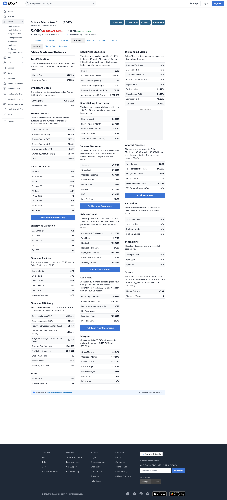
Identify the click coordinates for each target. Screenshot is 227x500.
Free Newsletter (73, 462)
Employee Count (39, 356)
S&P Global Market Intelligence (59, 392)
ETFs (44, 466)
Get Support (71, 466)
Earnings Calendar (15, 37)
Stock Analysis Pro (74, 457)
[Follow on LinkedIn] (141, 494)
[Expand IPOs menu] (22, 57)
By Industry (12, 41)
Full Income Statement (100, 206)
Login (93, 457)
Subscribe (178, 470)
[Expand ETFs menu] (22, 63)
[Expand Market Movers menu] (22, 99)
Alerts (147, 22)
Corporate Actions (15, 53)
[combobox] (60, 3)
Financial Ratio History (53, 217)
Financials (51, 40)
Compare (159, 22)
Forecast (65, 40)
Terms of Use (121, 466)
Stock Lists (12, 45)
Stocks (45, 457)
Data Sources (97, 471)
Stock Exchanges (14, 30)
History (90, 40)
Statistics (78, 40)
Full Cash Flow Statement (100, 327)
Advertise (95, 476)
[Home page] (10, 3)
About (118, 457)
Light (146, 481)
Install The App (72, 471)
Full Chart (118, 22)
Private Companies (50, 471)
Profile (102, 40)
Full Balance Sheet (100, 269)
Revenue (63, 46)
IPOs (44, 462)
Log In (206, 3)
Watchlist (133, 22)
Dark (157, 481)
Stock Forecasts (145, 195)
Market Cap (50, 46)
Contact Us (120, 462)
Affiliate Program (123, 476)
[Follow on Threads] (148, 494)
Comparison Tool (14, 34)
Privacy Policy (121, 471)
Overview (37, 40)
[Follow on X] (134, 494)
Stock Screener (14, 26)
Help (195, 3)
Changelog (95, 466)
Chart (112, 40)
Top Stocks (12, 49)
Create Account (98, 462)
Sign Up (218, 3)
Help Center (96, 481)
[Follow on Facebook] (128, 494)
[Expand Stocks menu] (22, 22)
